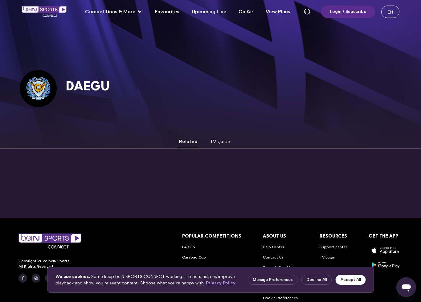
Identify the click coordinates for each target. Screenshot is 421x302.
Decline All (316, 279)
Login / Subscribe (348, 11)
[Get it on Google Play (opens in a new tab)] (386, 265)
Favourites (167, 11)
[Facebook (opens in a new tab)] (22, 278)
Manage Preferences (273, 279)
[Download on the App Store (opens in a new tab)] (386, 250)
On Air (246, 11)
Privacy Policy (220, 283)
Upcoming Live (209, 11)
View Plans (278, 11)
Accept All (351, 279)
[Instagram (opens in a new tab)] (36, 278)
